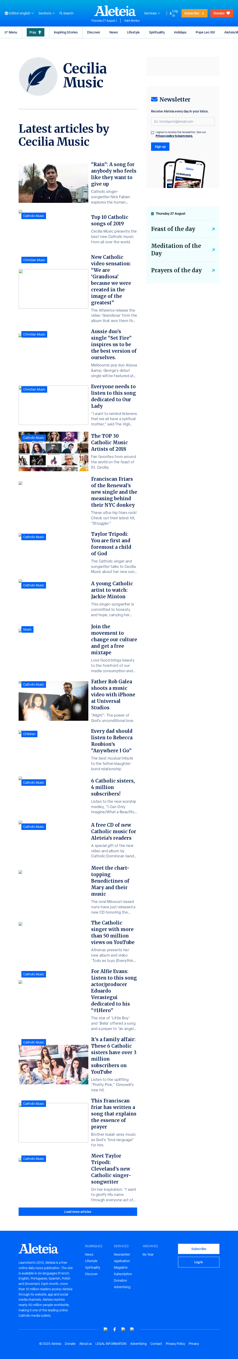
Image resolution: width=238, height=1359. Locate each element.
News (113, 32)
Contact (156, 1344)
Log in (175, 13)
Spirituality (157, 32)
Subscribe (191, 13)
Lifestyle (133, 32)
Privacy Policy (175, 1344)
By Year (148, 1254)
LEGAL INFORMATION (111, 1344)
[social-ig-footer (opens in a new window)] (132, 1329)
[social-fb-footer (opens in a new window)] (114, 1329)
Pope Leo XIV (205, 32)
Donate (219, 13)
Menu (13, 32)
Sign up (160, 146)
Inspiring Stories (66, 32)
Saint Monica (131, 21)
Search (68, 13)
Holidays (180, 32)
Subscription (123, 1274)
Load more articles (77, 1211)
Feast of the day (173, 229)
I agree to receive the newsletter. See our (181, 134)
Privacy (194, 1344)
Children (29, 734)
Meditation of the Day (176, 249)
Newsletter (122, 1254)
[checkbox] (152, 132)
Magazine (121, 1267)
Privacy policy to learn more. (174, 136)
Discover (93, 32)
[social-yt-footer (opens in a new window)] (106, 1329)
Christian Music (34, 260)
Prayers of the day (176, 270)
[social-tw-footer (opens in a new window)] (123, 1329)
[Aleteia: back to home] (115, 11)
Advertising (122, 1287)
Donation (120, 1280)
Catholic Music (33, 216)
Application (122, 1261)
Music (27, 629)
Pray (33, 32)
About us (85, 1344)
